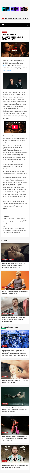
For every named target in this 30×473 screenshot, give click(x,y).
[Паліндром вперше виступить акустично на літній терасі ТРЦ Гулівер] (15, 454)
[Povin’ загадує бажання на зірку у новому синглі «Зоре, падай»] (15, 369)
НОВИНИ (5, 259)
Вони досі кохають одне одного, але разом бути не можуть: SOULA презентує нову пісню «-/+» (14, 265)
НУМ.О (4, 32)
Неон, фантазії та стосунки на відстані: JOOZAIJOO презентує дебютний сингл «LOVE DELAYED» (14, 438)
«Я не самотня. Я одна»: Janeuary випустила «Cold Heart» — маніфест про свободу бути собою (14, 409)
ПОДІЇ (4, 345)
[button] (2, 25)
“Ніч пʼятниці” (7, 70)
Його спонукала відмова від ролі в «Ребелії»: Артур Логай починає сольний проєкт (13, 319)
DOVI (4, 65)
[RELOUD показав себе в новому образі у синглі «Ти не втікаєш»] (15, 280)
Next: (14, 229)
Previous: (15, 220)
